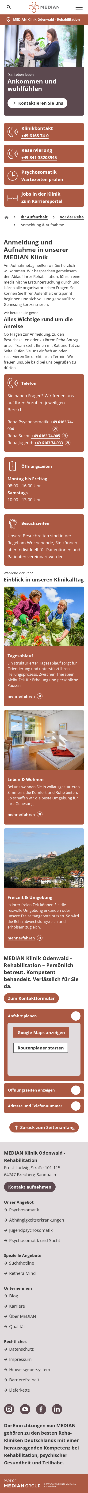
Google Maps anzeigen (41, 1032)
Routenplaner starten (41, 1048)
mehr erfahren (21, 696)
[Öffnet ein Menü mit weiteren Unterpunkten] (79, 7)
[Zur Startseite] (44, 7)
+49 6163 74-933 (48, 442)
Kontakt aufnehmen (29, 1187)
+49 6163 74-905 (45, 435)
